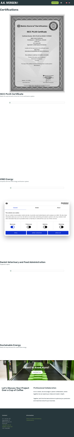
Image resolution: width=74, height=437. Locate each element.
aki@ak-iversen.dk (7, 426)
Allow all (58, 232)
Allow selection (37, 232)
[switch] (29, 227)
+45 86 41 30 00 (6, 425)
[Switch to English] (69, 3)
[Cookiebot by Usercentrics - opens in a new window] (62, 203)
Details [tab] (37, 207)
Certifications (30, 420)
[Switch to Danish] (66, 3)
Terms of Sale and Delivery (33, 418)
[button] (61, 3)
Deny (15, 232)
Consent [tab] (15, 207)
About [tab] (58, 207)
